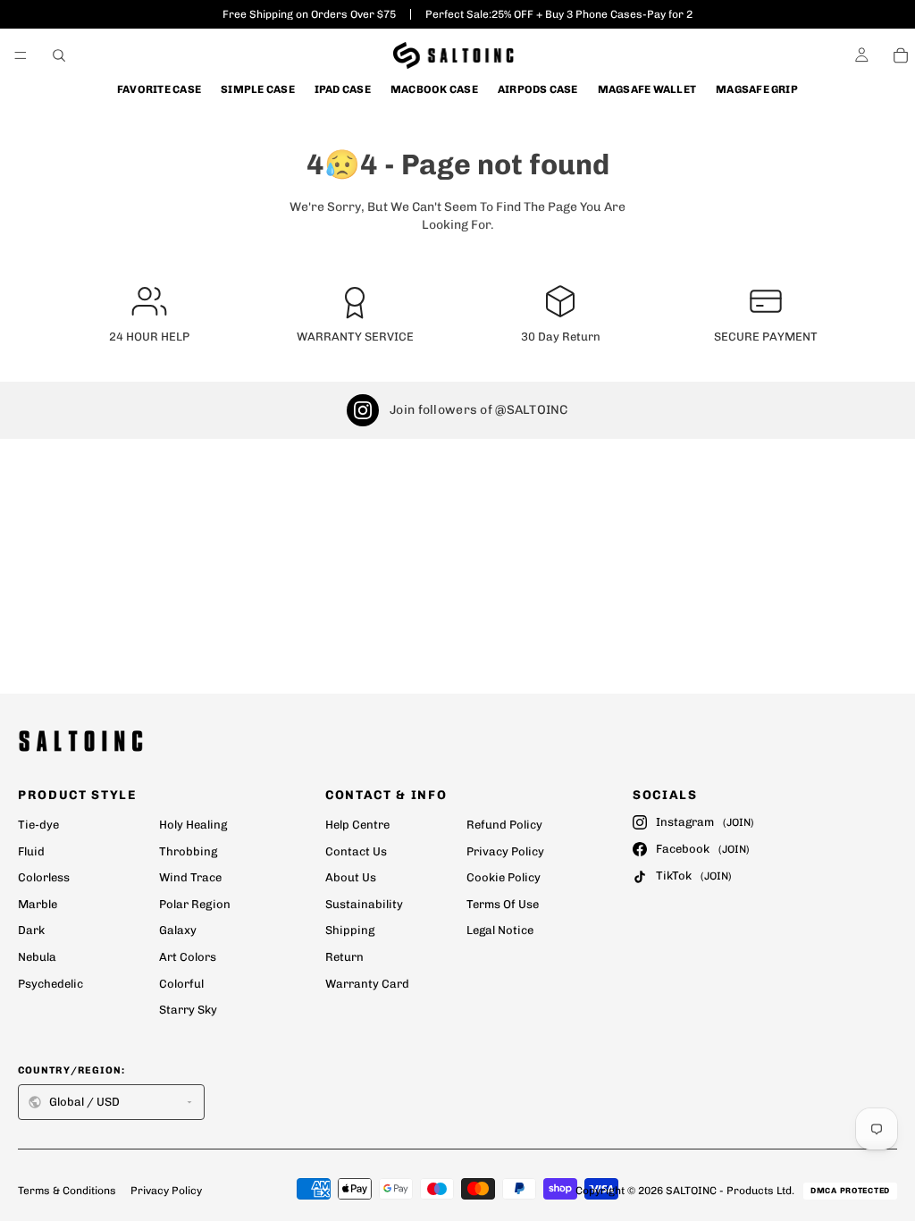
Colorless (44, 877)
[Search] (59, 55)
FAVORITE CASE (159, 89)
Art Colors (187, 957)
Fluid (31, 851)
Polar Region (195, 904)
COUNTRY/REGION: (72, 1070)
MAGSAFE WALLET (647, 89)
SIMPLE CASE (258, 89)
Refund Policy (504, 824)
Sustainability (364, 904)
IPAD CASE (343, 89)
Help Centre (357, 824)
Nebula (37, 957)
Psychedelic (50, 983)
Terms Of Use (502, 904)
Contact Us (356, 851)
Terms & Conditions (67, 1190)
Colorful (181, 983)
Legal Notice (499, 930)
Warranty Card (367, 983)
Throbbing (188, 851)
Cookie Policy (503, 877)
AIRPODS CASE (538, 89)
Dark (31, 930)
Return (344, 957)
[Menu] (20, 55)
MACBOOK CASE (434, 89)
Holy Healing (193, 824)
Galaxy (178, 930)
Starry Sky (188, 1009)
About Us (350, 877)
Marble (37, 904)
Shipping (349, 930)
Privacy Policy (505, 851)
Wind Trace (190, 877)
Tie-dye (38, 824)
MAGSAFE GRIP (757, 89)
